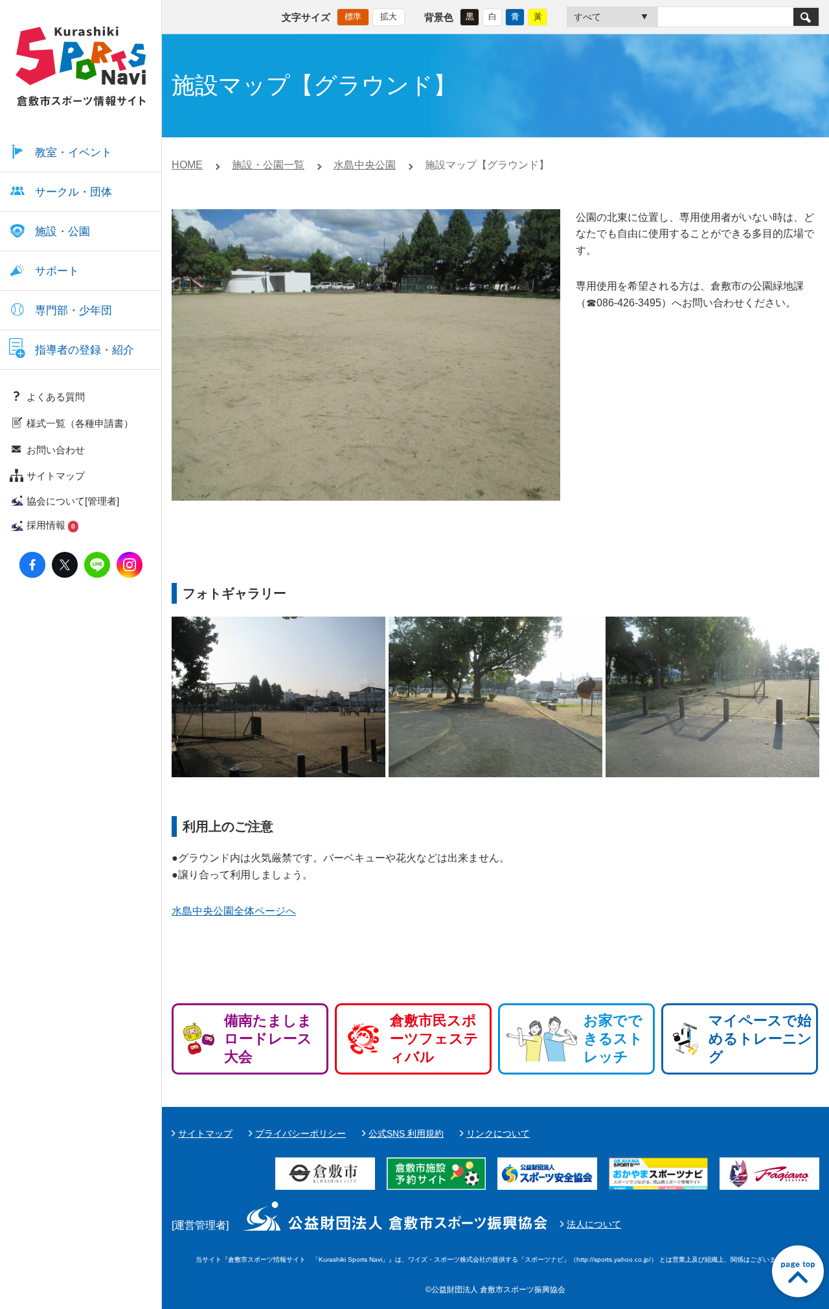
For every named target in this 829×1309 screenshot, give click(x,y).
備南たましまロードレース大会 (268, 1038)
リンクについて (498, 1133)
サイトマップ (205, 1133)
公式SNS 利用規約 (406, 1133)
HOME (187, 164)
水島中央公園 (365, 164)
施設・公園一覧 (268, 164)
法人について (594, 1224)
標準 (353, 16)
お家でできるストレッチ (613, 1038)
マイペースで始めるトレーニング (760, 1038)
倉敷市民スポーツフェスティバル (434, 1038)
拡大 (388, 16)
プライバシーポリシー (300, 1133)
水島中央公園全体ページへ (234, 910)
